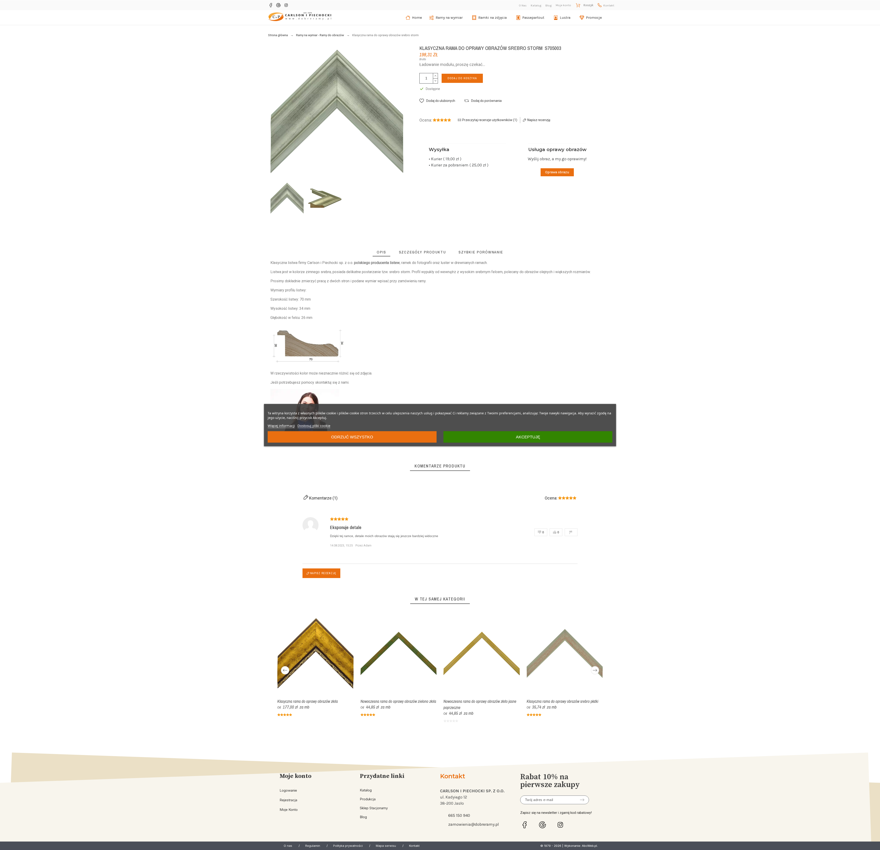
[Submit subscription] (582, 800)
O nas (288, 845)
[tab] (381, 252)
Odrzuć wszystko (352, 437)
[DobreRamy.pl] (299, 17)
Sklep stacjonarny (374, 808)
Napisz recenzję (322, 573)
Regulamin (312, 845)
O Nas (523, 5)
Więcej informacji (281, 425)
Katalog (536, 5)
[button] (437, 101)
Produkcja (368, 799)
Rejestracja (288, 800)
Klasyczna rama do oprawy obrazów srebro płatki (562, 701)
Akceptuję (528, 437)
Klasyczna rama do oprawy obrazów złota (307, 701)
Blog (548, 5)
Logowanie (288, 790)
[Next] (595, 670)
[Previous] (285, 670)
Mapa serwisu (386, 845)
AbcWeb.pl (589, 845)
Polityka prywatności (348, 845)
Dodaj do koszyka (462, 78)
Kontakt (608, 5)
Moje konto (289, 809)
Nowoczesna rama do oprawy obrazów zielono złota (398, 701)
